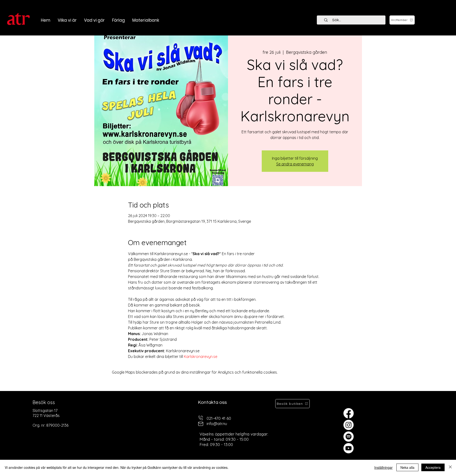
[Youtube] (348, 448)
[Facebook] (348, 413)
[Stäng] (450, 467)
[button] (94, 20)
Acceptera (433, 467)
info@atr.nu (217, 423)
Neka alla (407, 467)
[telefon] (201, 417)
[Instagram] (348, 425)
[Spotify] (348, 436)
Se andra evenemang (295, 164)
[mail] (201, 423)
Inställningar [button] (383, 467)
